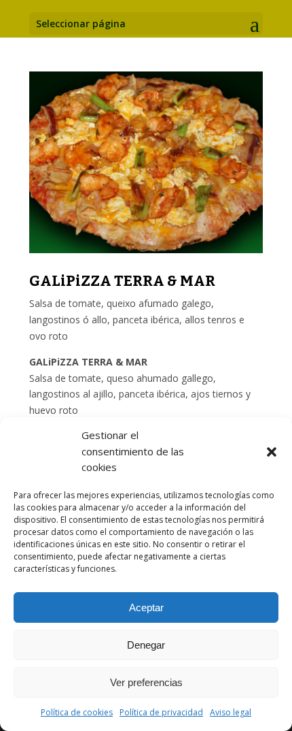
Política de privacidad (161, 712)
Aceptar (146, 607)
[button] (271, 452)
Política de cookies (77, 712)
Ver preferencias (146, 682)
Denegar (146, 645)
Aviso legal (230, 712)
